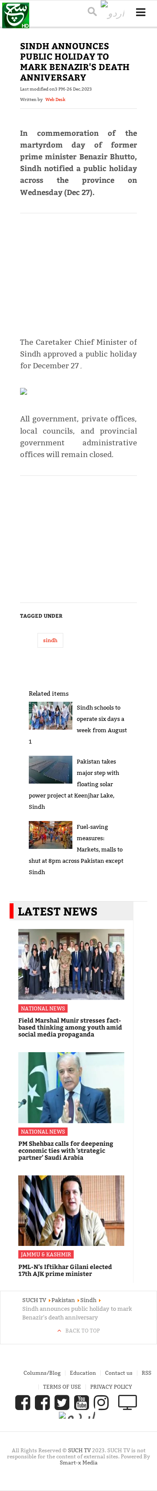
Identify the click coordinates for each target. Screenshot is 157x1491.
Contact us (119, 1373)
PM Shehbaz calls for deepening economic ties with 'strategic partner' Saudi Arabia (65, 1150)
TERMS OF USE (62, 1386)
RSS (146, 1373)
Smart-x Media (79, 1462)
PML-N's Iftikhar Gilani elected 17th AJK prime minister (65, 1270)
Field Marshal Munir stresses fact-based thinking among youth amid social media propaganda (70, 1027)
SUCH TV (80, 1450)
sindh (50, 640)
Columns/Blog (42, 1373)
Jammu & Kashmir (46, 1254)
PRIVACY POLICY (111, 1386)
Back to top (82, 1330)
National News (43, 1008)
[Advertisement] (78, 271)
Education (83, 1373)
